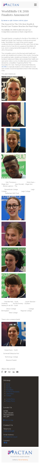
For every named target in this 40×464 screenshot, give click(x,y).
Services (8, 388)
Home (8, 384)
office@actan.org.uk (10, 437)
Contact (8, 395)
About (8, 386)
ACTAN (4, 67)
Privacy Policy (10, 401)
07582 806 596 (8, 431)
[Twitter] (6, 443)
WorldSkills (9, 390)
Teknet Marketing (23, 459)
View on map (8, 420)
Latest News (10, 393)
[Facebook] (4, 443)
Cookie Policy (10, 399)
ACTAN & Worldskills (12, 392)
